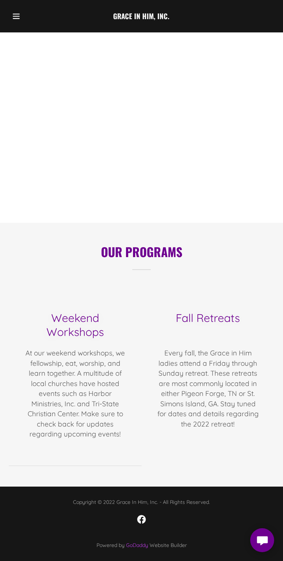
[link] (141, 17)
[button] (21, 16)
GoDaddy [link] (137, 545)
